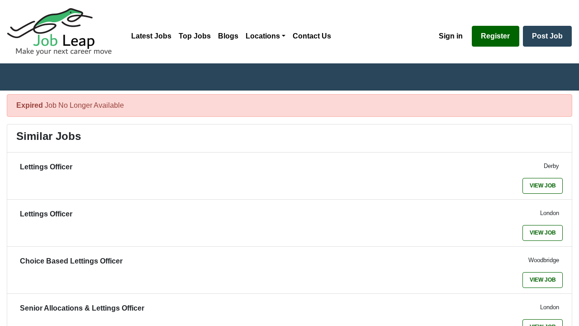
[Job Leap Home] (63, 32)
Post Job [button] (547, 36)
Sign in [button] (451, 36)
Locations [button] (263, 36)
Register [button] (495, 36)
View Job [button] (543, 185)
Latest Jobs (151, 36)
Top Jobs (195, 36)
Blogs (228, 36)
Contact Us (312, 36)
